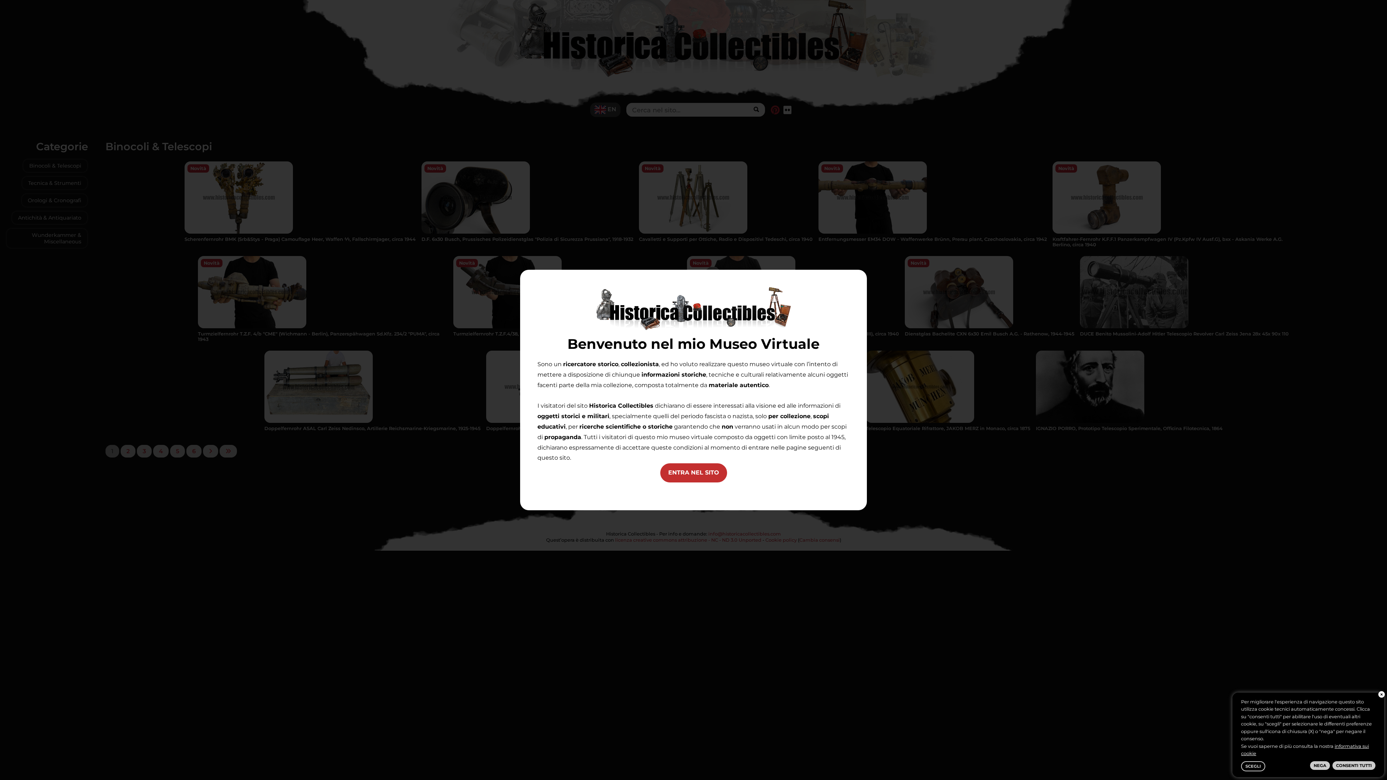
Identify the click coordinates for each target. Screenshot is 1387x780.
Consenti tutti (1354, 765)
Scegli (1253, 766)
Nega (1320, 765)
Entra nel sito (693, 472)
